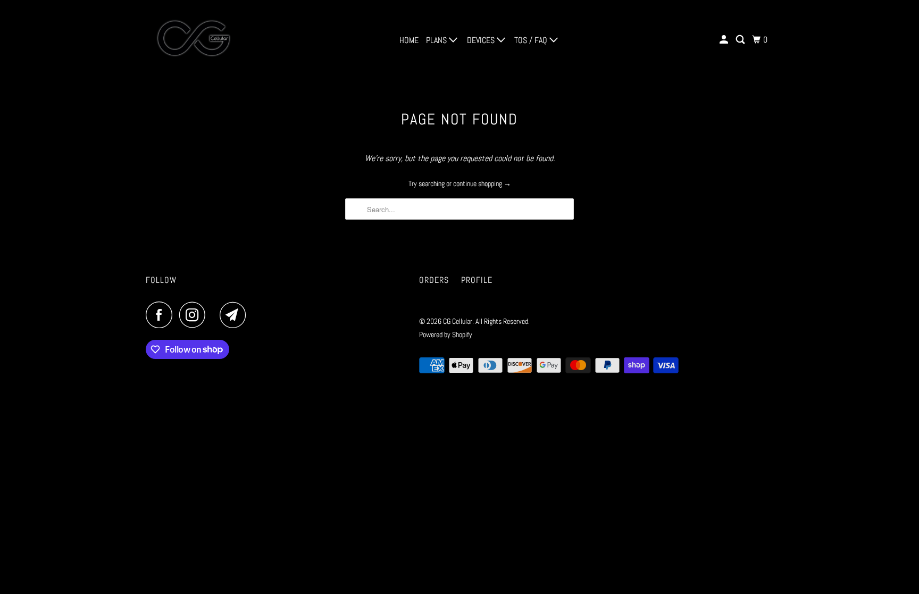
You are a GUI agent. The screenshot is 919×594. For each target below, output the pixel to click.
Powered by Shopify (445, 334)
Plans (437, 40)
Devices (482, 40)
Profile (476, 280)
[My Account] (724, 40)
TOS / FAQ (531, 40)
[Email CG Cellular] (236, 315)
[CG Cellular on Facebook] (162, 315)
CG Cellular (457, 321)
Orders (434, 280)
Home (409, 40)
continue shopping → (482, 183)
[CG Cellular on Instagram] (195, 315)
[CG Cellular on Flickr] (215, 315)
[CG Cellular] (193, 40)
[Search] (741, 40)
